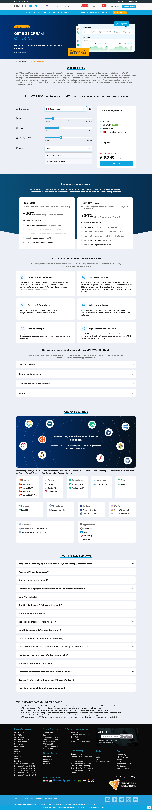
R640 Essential (20, 737)
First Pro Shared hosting (80, 766)
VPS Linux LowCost (50, 739)
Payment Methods (124, 764)
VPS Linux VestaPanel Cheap (33, 712)
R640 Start (18, 735)
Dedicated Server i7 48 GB (25, 773)
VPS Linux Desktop (50, 742)
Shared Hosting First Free (81, 761)
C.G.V (55, 798)
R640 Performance (21, 739)
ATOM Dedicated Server (24, 764)
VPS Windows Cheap (30, 706)
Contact (120, 761)
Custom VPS (48, 735)
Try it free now (119, 12)
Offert (115, 125)
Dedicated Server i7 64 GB (25, 775)
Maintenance (101, 757)
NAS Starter (47, 759)
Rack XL (17, 756)
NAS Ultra (46, 764)
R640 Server (19, 732)
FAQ (97, 755)
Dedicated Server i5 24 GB (24, 768)
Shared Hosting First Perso (81, 763)
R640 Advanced (20, 742)
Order (114, 163)
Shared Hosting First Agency (82, 768)
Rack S (17, 749)
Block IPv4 (75, 739)
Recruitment (122, 759)
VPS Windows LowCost (52, 737)
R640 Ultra (18, 744)
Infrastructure (122, 757)
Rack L (16, 754)
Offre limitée (23, 27)
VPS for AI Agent (28, 717)
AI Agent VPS (48, 748)
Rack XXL (18, 758)
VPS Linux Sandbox (50, 746)
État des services (103, 761)
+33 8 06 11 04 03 (20, 798)
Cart (119, 1)
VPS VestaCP (48, 744)
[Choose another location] (90, 108)
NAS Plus (46, 761)
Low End (17, 761)
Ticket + (74, 732)
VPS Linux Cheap (28, 708)
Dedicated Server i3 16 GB (24, 766)
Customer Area (129, 6)
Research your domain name (82, 757)
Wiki (97, 759)
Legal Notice (48, 798)
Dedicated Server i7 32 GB (24, 770)
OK (149, 807)
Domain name (76, 754)
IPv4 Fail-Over (76, 737)
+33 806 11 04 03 (22, 1)
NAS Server (47, 756)
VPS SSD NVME (48, 732)
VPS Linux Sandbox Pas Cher (33, 715)
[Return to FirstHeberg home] (32, 6)
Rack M (17, 751)
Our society (121, 755)
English (132, 1)
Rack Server (19, 746)
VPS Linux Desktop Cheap (32, 710)
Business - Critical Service (81, 735)
